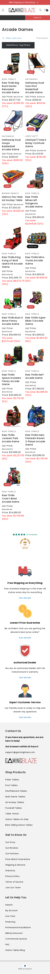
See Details (25, 597)
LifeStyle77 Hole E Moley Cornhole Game (35, 143)
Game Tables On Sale (16, 819)
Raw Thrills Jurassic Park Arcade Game (10, 438)
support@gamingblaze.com (20, 752)
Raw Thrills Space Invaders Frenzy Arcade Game (11, 379)
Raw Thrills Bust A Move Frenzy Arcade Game (12, 321)
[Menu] (2, 10)
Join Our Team (13, 887)
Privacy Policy (12, 876)
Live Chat (10, 916)
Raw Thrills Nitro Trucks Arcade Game (34, 260)
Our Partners (12, 853)
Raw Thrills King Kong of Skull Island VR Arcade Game (12, 262)
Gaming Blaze (27, 969)
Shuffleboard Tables (16, 790)
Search (9, 904)
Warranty (10, 870)
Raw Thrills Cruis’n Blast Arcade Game (10, 498)
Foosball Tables (13, 807)
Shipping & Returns (15, 864)
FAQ (7, 944)
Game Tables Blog (15, 950)
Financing (10, 921)
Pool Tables (11, 785)
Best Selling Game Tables (19, 824)
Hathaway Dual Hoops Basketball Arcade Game (11, 144)
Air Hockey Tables (14, 802)
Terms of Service (14, 881)
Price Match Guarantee (17, 859)
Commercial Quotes (16, 938)
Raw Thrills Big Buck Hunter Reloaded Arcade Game (10, 87)
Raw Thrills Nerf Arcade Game (34, 376)
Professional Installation (18, 927)
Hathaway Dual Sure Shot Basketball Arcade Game (34, 87)
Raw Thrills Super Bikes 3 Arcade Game (35, 321)
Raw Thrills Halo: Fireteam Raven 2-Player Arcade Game (35, 440)
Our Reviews (11, 847)
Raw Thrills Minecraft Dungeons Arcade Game (34, 201)
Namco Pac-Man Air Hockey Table (12, 198)
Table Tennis (12, 813)
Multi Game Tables (15, 796)
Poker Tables (12, 779)
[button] (40, 10)
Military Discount (14, 933)
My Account (11, 910)
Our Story (10, 842)
